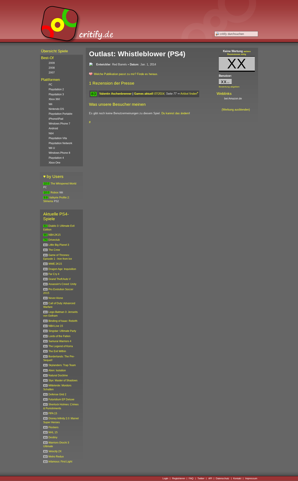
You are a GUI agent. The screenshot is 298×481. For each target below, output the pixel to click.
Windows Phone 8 (59, 152)
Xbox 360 (54, 99)
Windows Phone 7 (59, 123)
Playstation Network (60, 143)
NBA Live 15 (55, 326)
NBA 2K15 (54, 235)
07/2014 (159, 93)
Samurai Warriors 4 (59, 341)
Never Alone (55, 298)
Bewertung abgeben (229, 86)
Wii (50, 104)
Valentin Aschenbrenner (115, 93)
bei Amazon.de (233, 98)
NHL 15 (53, 432)
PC (50, 84)
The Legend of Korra (60, 346)
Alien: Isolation (57, 370)
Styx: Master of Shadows (62, 380)
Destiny (52, 437)
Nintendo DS (56, 109)
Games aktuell (143, 93)
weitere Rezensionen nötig (239, 53)
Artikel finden (188, 93)
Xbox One (54, 162)
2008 (52, 67)
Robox (54, 192)
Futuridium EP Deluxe (61, 399)
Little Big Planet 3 (58, 245)
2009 (52, 63)
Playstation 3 (56, 94)
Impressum (251, 478)
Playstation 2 (56, 89)
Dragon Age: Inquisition (62, 269)
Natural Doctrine (58, 375)
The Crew (54, 250)
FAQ (191, 478)
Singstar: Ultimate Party (62, 331)
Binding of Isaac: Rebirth (62, 321)
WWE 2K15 (55, 264)
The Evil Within (57, 351)
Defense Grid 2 (57, 394)
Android (53, 128)
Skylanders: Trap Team (62, 365)
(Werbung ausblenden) (236, 109)
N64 (51, 133)
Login (165, 478)
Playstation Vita (58, 138)
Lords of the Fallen (59, 336)
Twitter (200, 478)
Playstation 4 (56, 157)
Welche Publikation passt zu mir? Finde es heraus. (126, 74)
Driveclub (54, 240)
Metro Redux (56, 456)
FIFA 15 (52, 413)
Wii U (52, 148)
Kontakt (237, 478)
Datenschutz (222, 478)
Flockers (53, 427)
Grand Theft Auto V (59, 279)
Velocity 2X (55, 451)
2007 (52, 72)
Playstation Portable (60, 113)
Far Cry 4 (53, 274)
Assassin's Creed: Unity (62, 284)
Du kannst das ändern (175, 113)
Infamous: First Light (60, 461)
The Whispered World (63, 183)
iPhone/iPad (56, 118)
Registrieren (178, 478)
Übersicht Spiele (54, 51)
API (210, 478)
